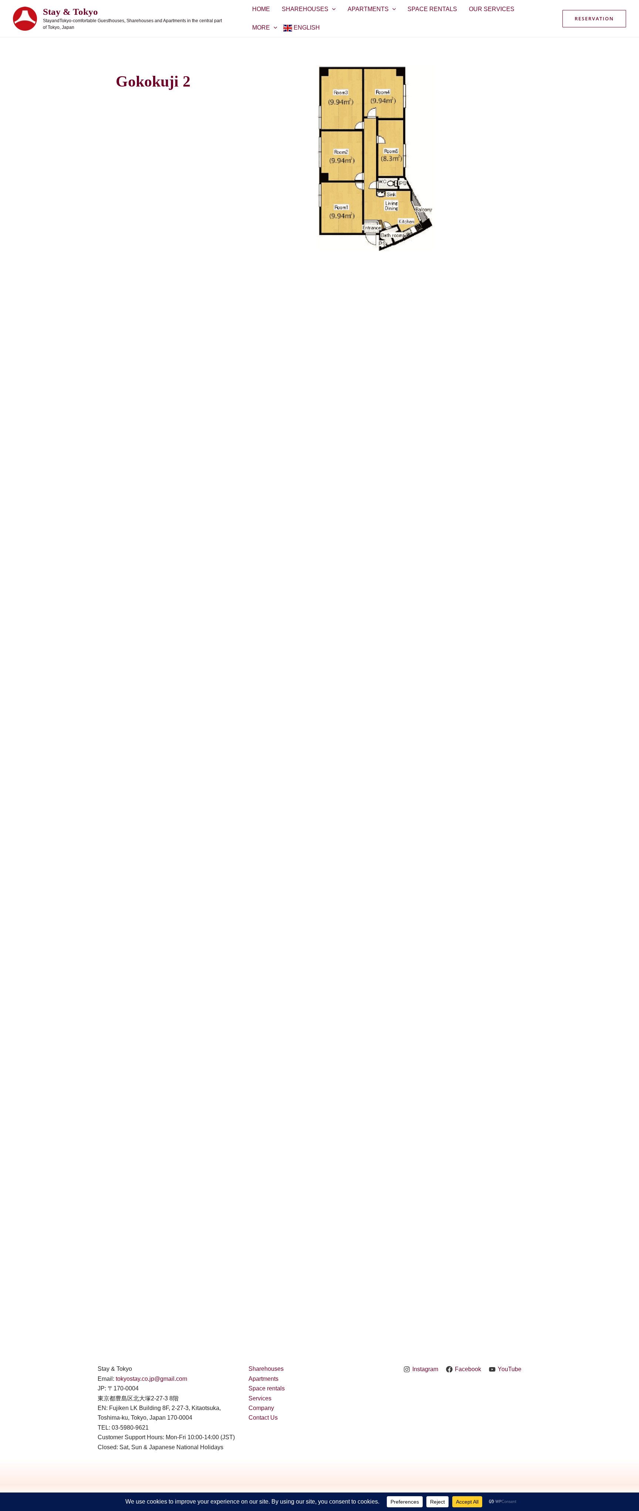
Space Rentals (432, 9)
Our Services (491, 9)
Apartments (368, 9)
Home (261, 9)
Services (259, 1398)
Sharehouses (305, 9)
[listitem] (341, 208)
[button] (594, 18)
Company (261, 1408)
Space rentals (266, 1388)
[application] (332, 9)
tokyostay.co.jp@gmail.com (151, 1379)
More (261, 27)
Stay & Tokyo (70, 12)
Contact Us (263, 1417)
